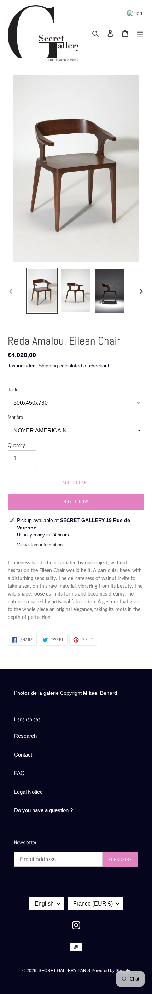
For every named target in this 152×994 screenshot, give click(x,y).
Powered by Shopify (111, 970)
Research (25, 736)
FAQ (19, 773)
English (44, 904)
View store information (40, 544)
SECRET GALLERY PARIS (64, 970)
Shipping (48, 365)
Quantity (16, 445)
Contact (23, 755)
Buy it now (76, 502)
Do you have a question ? (43, 810)
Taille (13, 389)
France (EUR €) (93, 904)
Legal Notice (28, 792)
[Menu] (140, 33)
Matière (15, 417)
